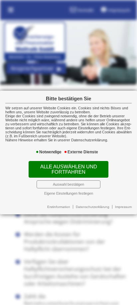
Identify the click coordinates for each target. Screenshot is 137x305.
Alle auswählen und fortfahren (68, 169)
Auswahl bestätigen (68, 184)
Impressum (123, 207)
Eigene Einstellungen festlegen (68, 193)
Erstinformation (58, 207)
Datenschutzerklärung (92, 207)
